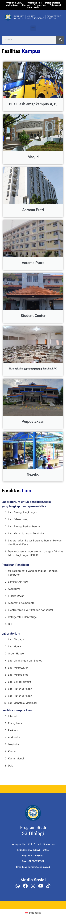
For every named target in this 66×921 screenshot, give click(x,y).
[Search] (60, 40)
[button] (33, 28)
